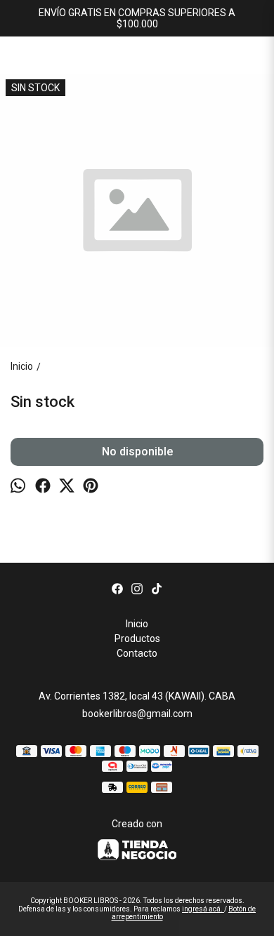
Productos (137, 638)
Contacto (137, 653)
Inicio (137, 623)
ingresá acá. (203, 909)
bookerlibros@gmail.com (137, 713)
